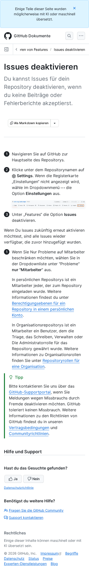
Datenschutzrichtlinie (19, 487)
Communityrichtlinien (28, 433)
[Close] (75, 8)
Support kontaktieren (26, 517)
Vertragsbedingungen (29, 427)
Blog (54, 564)
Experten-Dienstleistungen (25, 564)
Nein (36, 479)
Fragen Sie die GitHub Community (36, 510)
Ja (16, 479)
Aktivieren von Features (29, 49)
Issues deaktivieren (69, 49)
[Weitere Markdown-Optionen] (54, 123)
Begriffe (71, 553)
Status (33, 558)
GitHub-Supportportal (30, 392)
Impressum (49, 553)
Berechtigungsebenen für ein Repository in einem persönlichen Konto (43, 309)
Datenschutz (14, 558)
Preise (48, 558)
